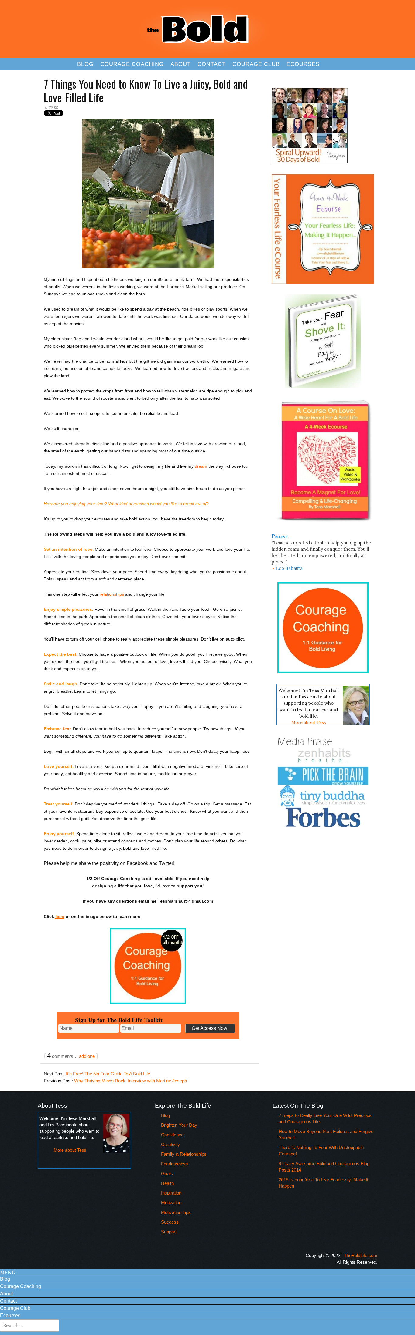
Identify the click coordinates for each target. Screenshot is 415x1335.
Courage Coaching (132, 64)
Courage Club (256, 64)
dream (201, 466)
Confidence (172, 1134)
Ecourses (303, 64)
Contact (211, 64)
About (180, 64)
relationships (112, 594)
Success (170, 1222)
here (59, 916)
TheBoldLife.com (360, 1255)
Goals (167, 1173)
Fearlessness (174, 1163)
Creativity (170, 1144)
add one (87, 1056)
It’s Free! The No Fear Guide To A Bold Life (108, 1073)
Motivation (171, 1202)
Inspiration (171, 1192)
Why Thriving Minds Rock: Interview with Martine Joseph (130, 1080)
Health (167, 1183)
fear (66, 728)
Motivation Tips (176, 1212)
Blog (85, 64)
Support (169, 1231)
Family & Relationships (184, 1154)
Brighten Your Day (179, 1125)
